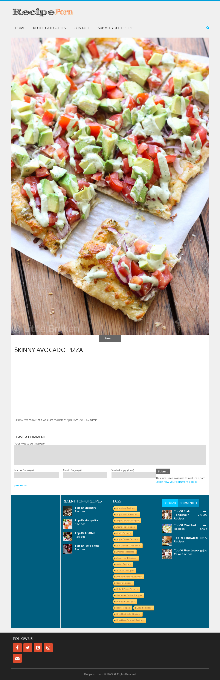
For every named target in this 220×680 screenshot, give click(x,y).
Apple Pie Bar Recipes (127, 520)
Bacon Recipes (123, 583)
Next (110, 338)
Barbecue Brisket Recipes (129, 595)
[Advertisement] (110, 386)
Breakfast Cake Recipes (128, 614)
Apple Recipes (123, 533)
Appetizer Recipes (125, 508)
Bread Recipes (144, 608)
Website (123, 470)
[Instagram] (48, 647)
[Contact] (17, 658)
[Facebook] (17, 647)
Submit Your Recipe (115, 28)
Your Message (29, 443)
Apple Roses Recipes (127, 539)
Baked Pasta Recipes (127, 589)
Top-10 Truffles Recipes (85, 534)
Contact (82, 28)
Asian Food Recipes (126, 558)
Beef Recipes (123, 608)
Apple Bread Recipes (127, 514)
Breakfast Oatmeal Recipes (130, 620)
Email (72, 470)
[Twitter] (27, 647)
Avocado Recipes (125, 570)
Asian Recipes (123, 564)
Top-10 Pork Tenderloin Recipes (182, 514)
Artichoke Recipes (125, 552)
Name (24, 470)
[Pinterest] (38, 647)
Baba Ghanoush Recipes (129, 576)
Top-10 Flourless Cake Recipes (185, 552)
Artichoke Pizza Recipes (128, 545)
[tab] (170, 503)
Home (20, 28)
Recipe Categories (49, 28)
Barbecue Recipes (125, 601)
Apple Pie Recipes (125, 527)
